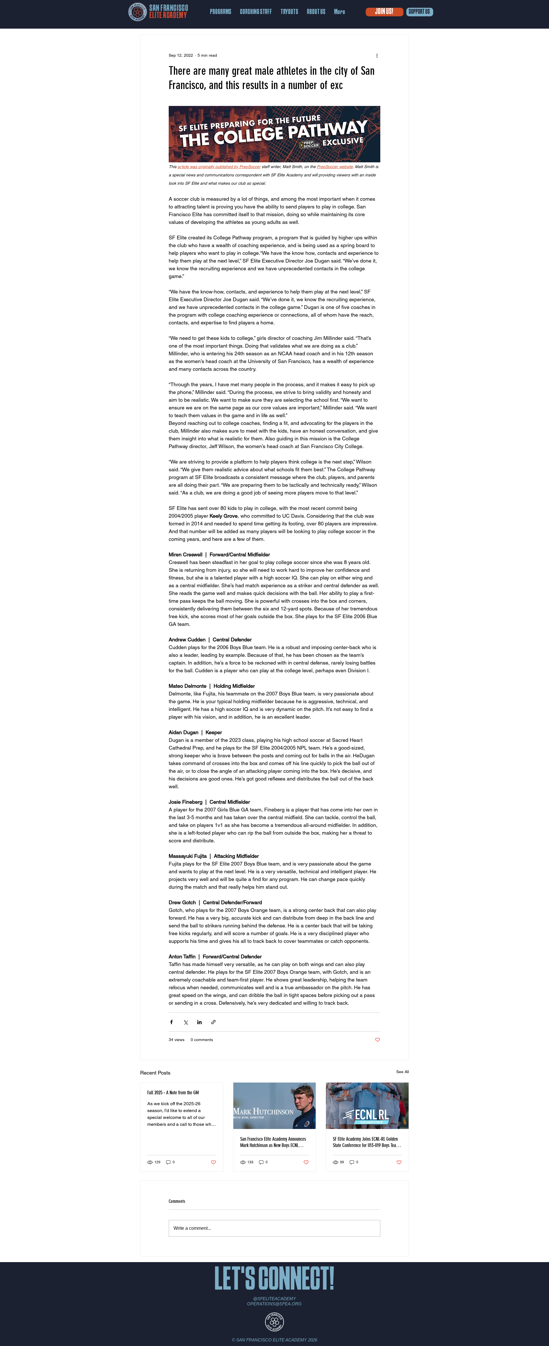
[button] (221, 12)
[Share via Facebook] (171, 1022)
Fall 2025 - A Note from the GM (173, 1092)
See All (402, 1071)
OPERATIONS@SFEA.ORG (274, 1303)
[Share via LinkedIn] (199, 1022)
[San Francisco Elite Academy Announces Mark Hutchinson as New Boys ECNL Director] (274, 1106)
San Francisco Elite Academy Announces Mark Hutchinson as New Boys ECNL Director (273, 1142)
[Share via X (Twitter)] (185, 1022)
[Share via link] (213, 1022)
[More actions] (376, 55)
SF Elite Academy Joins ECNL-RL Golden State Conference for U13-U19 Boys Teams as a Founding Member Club (367, 1142)
